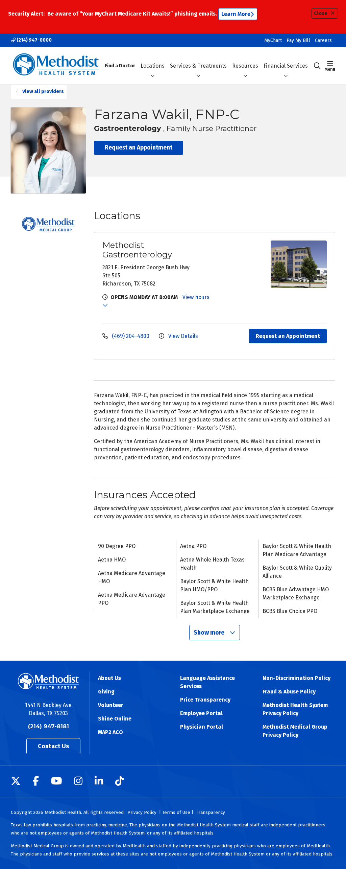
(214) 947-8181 (48, 726)
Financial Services (286, 66)
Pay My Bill (298, 40)
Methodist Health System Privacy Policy (295, 709)
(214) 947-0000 (34, 40)
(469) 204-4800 (130, 336)
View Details (182, 336)
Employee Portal (201, 713)
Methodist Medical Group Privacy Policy (295, 731)
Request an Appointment (138, 147)
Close (320, 13)
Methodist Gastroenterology (137, 249)
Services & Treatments (198, 66)
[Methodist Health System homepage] (56, 66)
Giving (106, 691)
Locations (153, 66)
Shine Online (114, 718)
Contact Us (53, 746)
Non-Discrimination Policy (296, 678)
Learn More (235, 14)
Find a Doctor (120, 66)
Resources (245, 66)
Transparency (210, 812)
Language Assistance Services (207, 682)
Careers (323, 40)
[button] (330, 66)
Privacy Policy (141, 812)
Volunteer (110, 705)
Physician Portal (201, 727)
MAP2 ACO (110, 732)
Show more (210, 632)
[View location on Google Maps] (239, 264)
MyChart (273, 40)
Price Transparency (205, 699)
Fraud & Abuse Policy (289, 691)
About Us (109, 678)
